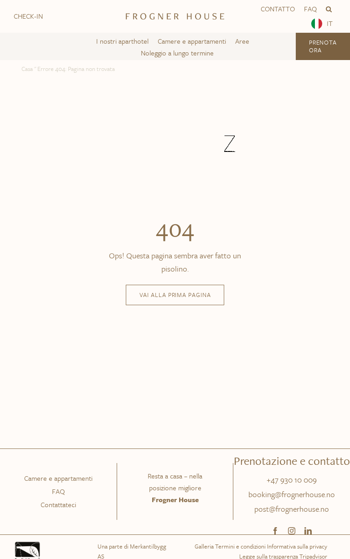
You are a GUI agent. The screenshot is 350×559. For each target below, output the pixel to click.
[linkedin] (308, 530)
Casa (27, 68)
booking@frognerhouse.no (291, 494)
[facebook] (275, 530)
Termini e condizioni (240, 546)
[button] (329, 9)
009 (310, 479)
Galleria (204, 546)
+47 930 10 (285, 479)
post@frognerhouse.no (291, 508)
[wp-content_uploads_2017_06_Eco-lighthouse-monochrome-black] (27, 543)
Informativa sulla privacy (297, 546)
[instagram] (291, 530)
